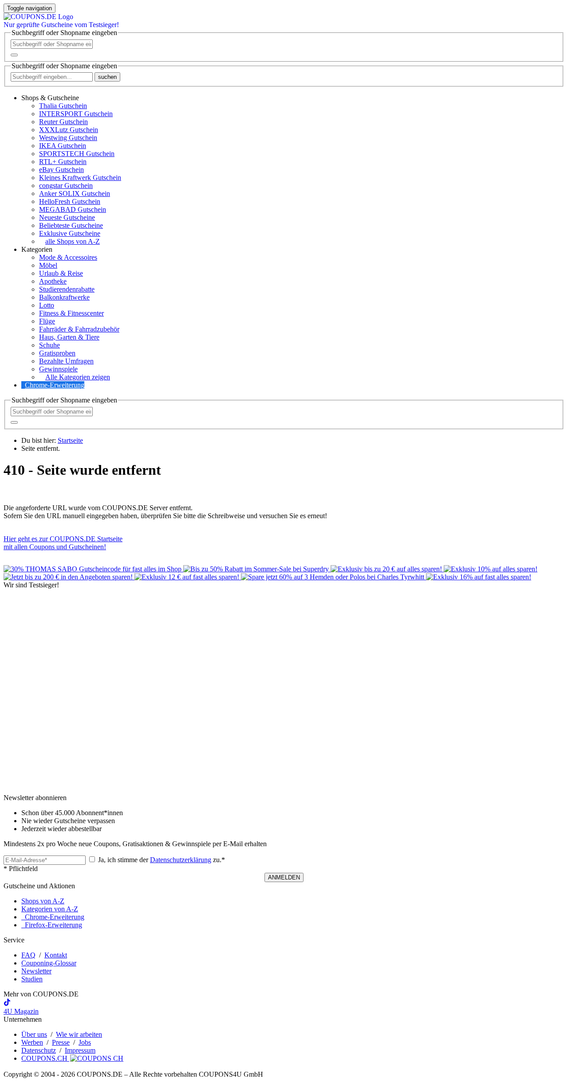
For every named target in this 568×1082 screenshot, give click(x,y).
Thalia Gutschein (63, 105)
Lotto (46, 305)
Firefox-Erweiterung (51, 925)
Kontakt (55, 955)
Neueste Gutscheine (67, 217)
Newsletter (36, 971)
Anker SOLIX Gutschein (74, 193)
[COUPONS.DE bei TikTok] (7, 1003)
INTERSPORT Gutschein (76, 113)
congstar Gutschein (66, 185)
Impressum (80, 1050)
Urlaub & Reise (61, 273)
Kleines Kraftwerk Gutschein (80, 177)
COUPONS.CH (45, 1058)
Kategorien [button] (36, 249)
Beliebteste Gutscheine (71, 225)
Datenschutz (38, 1050)
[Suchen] (14, 55)
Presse (61, 1042)
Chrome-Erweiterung (54, 385)
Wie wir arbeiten (79, 1034)
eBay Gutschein (61, 169)
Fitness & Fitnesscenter (71, 313)
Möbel (48, 265)
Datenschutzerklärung (180, 859)
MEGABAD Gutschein (72, 209)
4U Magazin (21, 1011)
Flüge (47, 321)
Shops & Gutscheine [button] (50, 98)
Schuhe (49, 345)
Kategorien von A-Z (49, 909)
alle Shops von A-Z (72, 241)
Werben (32, 1042)
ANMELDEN (284, 877)
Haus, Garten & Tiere (69, 337)
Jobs (85, 1042)
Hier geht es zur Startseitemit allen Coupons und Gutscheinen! (63, 543)
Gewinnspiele (58, 369)
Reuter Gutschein (63, 121)
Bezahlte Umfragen (66, 361)
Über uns (34, 1034)
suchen (107, 77)
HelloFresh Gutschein (69, 201)
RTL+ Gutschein (63, 161)
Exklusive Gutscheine (69, 233)
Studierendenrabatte (67, 289)
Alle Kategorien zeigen (77, 377)
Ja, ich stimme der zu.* (160, 859)
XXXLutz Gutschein (68, 129)
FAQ (28, 955)
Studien (32, 979)
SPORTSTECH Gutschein (76, 153)
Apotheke (53, 281)
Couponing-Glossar (48, 963)
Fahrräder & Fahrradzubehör (79, 329)
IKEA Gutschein (62, 145)
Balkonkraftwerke (64, 297)
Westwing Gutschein (68, 137)
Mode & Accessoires (68, 257)
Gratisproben (57, 353)
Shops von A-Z (42, 901)
